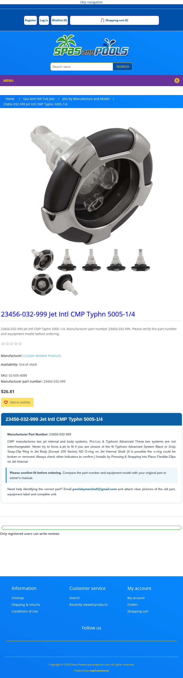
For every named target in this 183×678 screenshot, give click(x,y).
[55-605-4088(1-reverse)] (67, 284)
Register (30, 20)
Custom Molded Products (42, 356)
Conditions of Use (25, 611)
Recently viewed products (88, 604)
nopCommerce (99, 670)
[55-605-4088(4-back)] (116, 260)
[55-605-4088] (42, 260)
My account (136, 598)
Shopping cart (137, 611)
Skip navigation (91, 2)
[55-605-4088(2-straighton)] (42, 284)
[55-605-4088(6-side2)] (67, 260)
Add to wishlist (20, 402)
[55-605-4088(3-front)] (140, 260)
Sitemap (18, 598)
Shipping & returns (26, 604)
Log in (44, 20)
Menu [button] (8, 80)
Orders (132, 604)
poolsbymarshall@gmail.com (95, 489)
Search (122, 66)
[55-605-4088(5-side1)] (91, 260)
